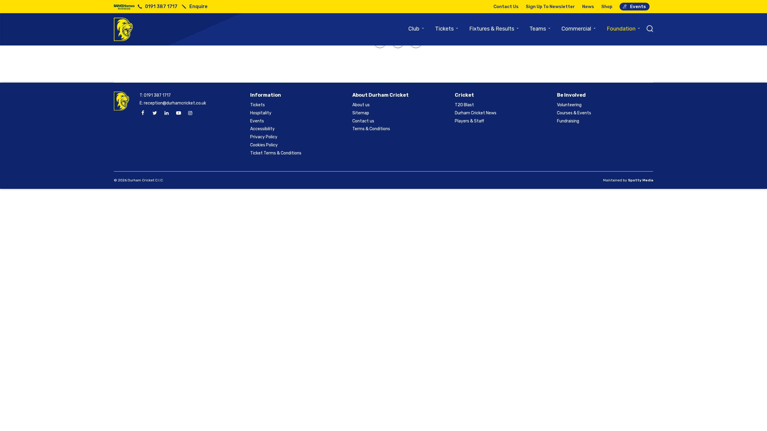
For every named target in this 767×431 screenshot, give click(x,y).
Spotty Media (640, 180)
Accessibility (262, 128)
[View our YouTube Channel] (178, 113)
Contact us (363, 121)
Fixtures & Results (494, 28)
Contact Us (506, 6)
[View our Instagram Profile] (190, 113)
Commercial (578, 28)
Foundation (624, 28)
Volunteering (569, 104)
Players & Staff (469, 121)
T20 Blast (464, 104)
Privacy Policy (263, 136)
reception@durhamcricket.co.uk (175, 103)
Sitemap (360, 113)
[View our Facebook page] (143, 113)
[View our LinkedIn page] (166, 113)
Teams (540, 28)
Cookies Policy (264, 145)
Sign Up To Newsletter (550, 6)
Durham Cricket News (475, 113)
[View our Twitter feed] (154, 113)
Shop (606, 6)
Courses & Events (574, 113)
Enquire (198, 6)
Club (416, 28)
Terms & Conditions (371, 128)
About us (361, 104)
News (588, 6)
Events (638, 6)
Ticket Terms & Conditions (275, 153)
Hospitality (260, 113)
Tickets (447, 28)
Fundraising (568, 121)
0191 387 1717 (161, 6)
